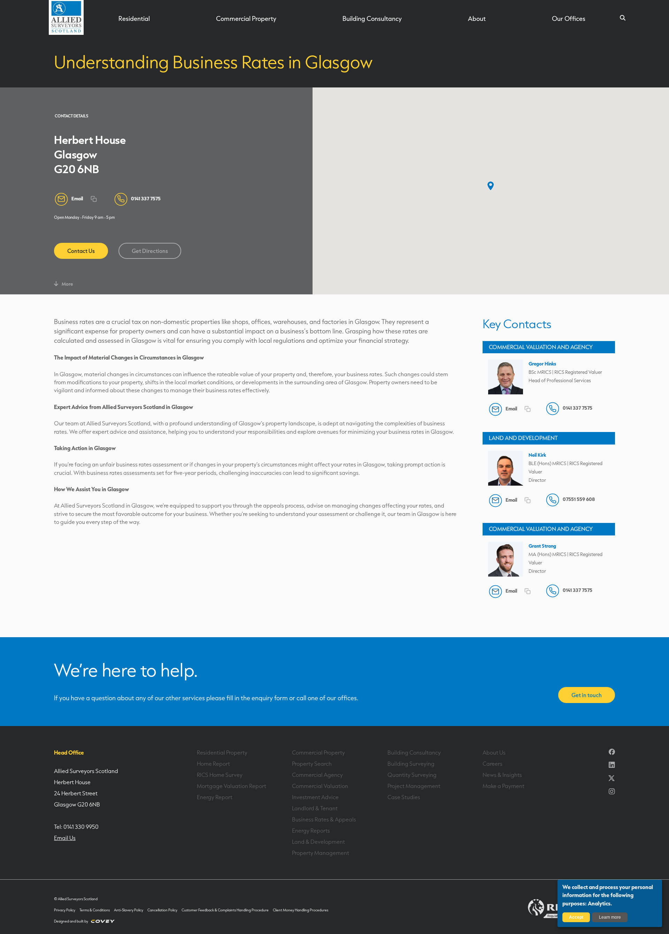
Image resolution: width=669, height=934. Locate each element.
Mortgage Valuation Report (231, 785)
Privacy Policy (64, 910)
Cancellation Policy (162, 910)
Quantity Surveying (412, 774)
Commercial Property (246, 18)
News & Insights (502, 774)
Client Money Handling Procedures (300, 910)
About (477, 18)
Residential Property (222, 752)
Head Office (69, 752)
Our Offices (568, 18)
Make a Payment (503, 785)
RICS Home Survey (220, 774)
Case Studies (403, 797)
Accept (576, 917)
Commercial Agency (317, 774)
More (67, 284)
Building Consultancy (372, 18)
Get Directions (150, 250)
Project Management (413, 785)
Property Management (320, 852)
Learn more (610, 917)
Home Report (213, 763)
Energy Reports (311, 830)
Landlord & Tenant (315, 808)
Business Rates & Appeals (324, 819)
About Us (494, 752)
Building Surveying (411, 763)
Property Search (312, 763)
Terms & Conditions (94, 910)
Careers (492, 763)
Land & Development (318, 841)
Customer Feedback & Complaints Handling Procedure (225, 910)
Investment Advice (315, 797)
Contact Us (81, 250)
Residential (134, 18)
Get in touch (586, 695)
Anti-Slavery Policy (128, 910)
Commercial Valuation (320, 785)
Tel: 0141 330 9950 (76, 826)
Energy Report (214, 797)
